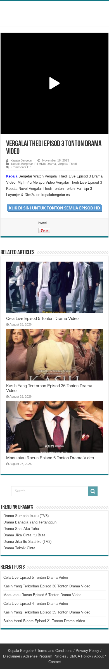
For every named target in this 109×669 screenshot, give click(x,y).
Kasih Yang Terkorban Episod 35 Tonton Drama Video (46, 612)
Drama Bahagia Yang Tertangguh (29, 522)
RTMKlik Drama (45, 163)
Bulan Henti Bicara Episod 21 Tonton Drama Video (44, 621)
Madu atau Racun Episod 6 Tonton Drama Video (50, 457)
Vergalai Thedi (67, 163)
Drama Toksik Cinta (19, 548)
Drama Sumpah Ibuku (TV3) (26, 516)
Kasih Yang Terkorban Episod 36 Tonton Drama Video (46, 586)
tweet (42, 223)
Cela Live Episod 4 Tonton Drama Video (35, 603)
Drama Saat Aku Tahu (21, 529)
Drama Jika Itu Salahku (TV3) (27, 541)
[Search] (93, 491)
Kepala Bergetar (21, 160)
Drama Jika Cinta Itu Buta (24, 535)
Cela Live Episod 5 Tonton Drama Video (42, 318)
